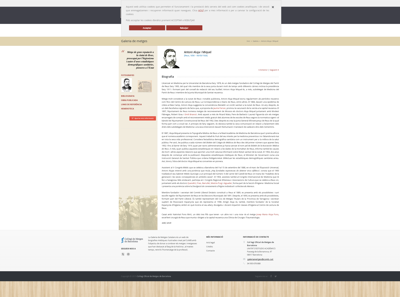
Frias (199, 183)
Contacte (210, 250)
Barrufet (206, 183)
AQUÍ (201, 10)
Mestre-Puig (216, 183)
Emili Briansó (191, 114)
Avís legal (210, 242)
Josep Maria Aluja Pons (267, 214)
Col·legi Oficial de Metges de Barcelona (154, 276)
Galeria (255, 41)
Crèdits (209, 246)
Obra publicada (129, 100)
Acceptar (147, 27)
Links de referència (131, 104)
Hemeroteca (127, 108)
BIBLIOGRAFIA (127, 96)
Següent (274, 69)
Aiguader (228, 183)
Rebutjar (184, 27)
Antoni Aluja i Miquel (269, 41)
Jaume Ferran (219, 108)
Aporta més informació (144, 118)
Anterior (264, 69)
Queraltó (192, 183)
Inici (248, 41)
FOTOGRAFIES (127, 75)
